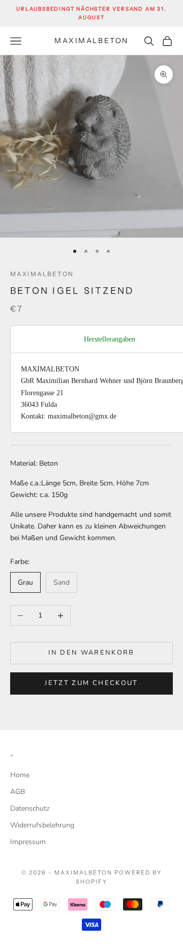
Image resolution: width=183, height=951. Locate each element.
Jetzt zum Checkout (91, 683)
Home (19, 775)
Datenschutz (29, 808)
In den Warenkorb (91, 652)
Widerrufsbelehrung (42, 825)
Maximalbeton (42, 274)
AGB (17, 791)
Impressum (28, 842)
